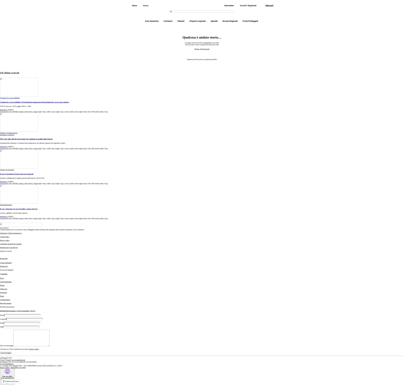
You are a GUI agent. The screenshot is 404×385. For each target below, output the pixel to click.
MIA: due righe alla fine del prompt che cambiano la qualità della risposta (26, 139)
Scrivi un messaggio (6, 345)
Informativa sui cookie (18, 367)
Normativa (3, 292)
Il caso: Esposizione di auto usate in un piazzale (16, 174)
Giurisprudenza (5, 300)
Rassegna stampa (5, 303)
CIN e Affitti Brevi (248, 26)
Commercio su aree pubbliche (171, 26)
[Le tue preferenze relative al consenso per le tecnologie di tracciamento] (11, 381)
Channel (180, 21)
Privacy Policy (5, 367)
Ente (1, 327)
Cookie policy (4, 237)
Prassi (2, 296)
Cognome (3, 319)
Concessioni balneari (216, 26)
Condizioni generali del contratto (11, 244)
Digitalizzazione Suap (195, 26)
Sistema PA (4, 266)
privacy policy (34, 349)
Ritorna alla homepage (202, 49)
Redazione (3, 110)
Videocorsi (3, 289)
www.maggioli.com (18, 360)
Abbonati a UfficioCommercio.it (11, 233)
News (2, 278)
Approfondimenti (5, 282)
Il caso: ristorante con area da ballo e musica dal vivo (19, 209)
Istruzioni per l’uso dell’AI (9, 247)
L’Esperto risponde (197, 21)
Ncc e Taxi (233, 26)
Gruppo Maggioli (6, 263)
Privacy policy (5, 240)
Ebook (2, 285)
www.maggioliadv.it (6, 364)
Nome (2, 315)
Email (2, 323)
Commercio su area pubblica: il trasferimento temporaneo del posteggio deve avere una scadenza (34, 102)
